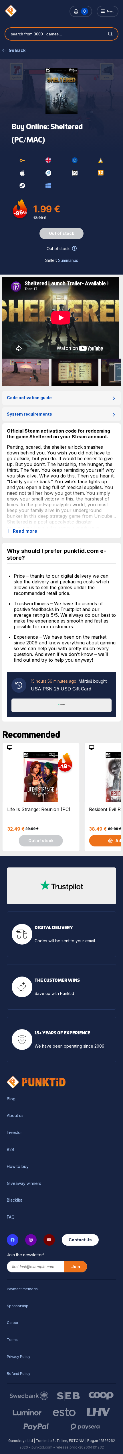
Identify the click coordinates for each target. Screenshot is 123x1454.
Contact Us (80, 1239)
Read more (25, 531)
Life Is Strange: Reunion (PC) (38, 809)
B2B (10, 1149)
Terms (12, 1339)
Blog (11, 1099)
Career (12, 1322)
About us (15, 1115)
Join (75, 1266)
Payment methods (22, 1289)
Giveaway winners (24, 1183)
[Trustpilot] (61, 705)
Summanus (68, 260)
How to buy (18, 1166)
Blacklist (14, 1200)
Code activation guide (29, 397)
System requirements (29, 414)
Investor (14, 1132)
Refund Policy (18, 1373)
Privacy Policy (18, 1356)
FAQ (11, 1217)
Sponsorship (17, 1306)
